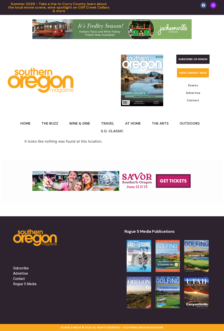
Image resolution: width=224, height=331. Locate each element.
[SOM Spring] (112, 189)
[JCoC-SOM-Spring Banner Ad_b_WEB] (112, 38)
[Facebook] (203, 5)
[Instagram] (213, 5)
